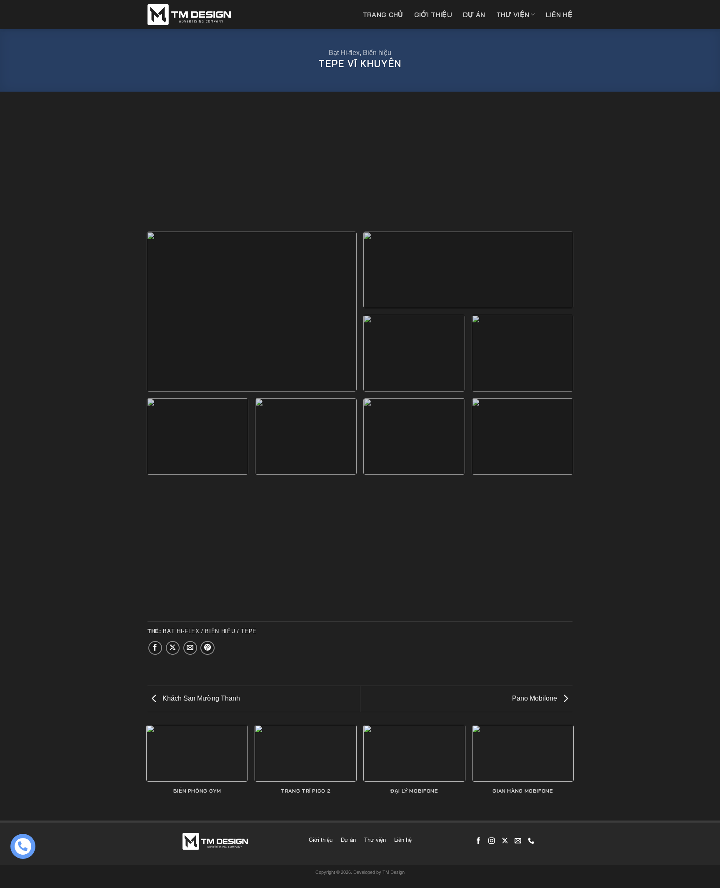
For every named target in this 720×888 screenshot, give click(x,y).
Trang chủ (382, 14)
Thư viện (513, 14)
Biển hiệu (377, 52)
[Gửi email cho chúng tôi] (518, 841)
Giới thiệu (433, 14)
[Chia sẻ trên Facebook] (155, 648)
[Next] (572, 772)
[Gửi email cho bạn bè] (190, 648)
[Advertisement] (360, 162)
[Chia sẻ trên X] (173, 648)
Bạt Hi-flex (344, 52)
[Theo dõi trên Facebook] (478, 841)
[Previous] (147, 772)
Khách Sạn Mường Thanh (200, 698)
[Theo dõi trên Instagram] (491, 841)
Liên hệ (559, 14)
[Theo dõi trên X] (505, 841)
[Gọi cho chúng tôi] (531, 841)
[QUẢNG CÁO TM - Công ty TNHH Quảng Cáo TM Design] (189, 14)
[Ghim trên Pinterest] (207, 648)
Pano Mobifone (535, 698)
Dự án (474, 14)
